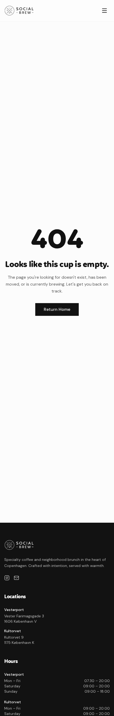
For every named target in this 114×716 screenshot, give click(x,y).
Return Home (57, 309)
